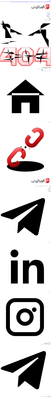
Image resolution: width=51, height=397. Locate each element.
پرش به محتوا (49, 0)
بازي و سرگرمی (48, 16)
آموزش (49, 13)
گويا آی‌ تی (42, 396)
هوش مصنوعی (48, 17)
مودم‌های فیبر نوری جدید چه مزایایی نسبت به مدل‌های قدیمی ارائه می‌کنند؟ (33, 1)
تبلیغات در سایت (48, 189)
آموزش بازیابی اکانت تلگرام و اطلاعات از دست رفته (22, 1)
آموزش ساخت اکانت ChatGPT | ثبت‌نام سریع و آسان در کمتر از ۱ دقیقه (11, 1)
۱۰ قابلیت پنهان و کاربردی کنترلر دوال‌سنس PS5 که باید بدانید (45, 1)
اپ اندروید (48, 15)
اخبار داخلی (48, 12)
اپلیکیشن (49, 14)
